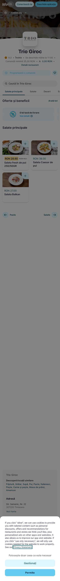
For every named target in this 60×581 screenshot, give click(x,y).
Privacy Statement (22, 547)
